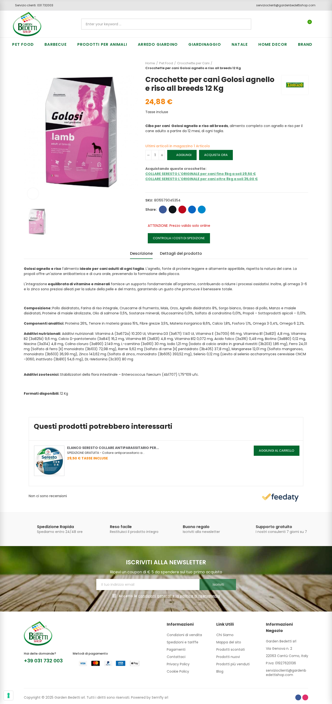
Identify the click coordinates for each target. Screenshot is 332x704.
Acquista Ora (216, 155)
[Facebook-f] (298, 697)
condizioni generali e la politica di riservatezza (179, 596)
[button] (32, 5)
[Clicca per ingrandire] (32, 193)
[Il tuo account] (317, 24)
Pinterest (182, 209)
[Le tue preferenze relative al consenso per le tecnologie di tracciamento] (8, 695)
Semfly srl (160, 697)
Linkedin (192, 209)
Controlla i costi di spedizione (179, 238)
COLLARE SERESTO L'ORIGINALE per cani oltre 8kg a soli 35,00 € (201, 178)
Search (243, 24)
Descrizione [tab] (141, 253)
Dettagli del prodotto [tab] (181, 253)
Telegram (202, 209)
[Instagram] (305, 697)
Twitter (172, 209)
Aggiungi (184, 155)
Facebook (163, 209)
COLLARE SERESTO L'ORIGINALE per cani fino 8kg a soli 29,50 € (200, 173)
